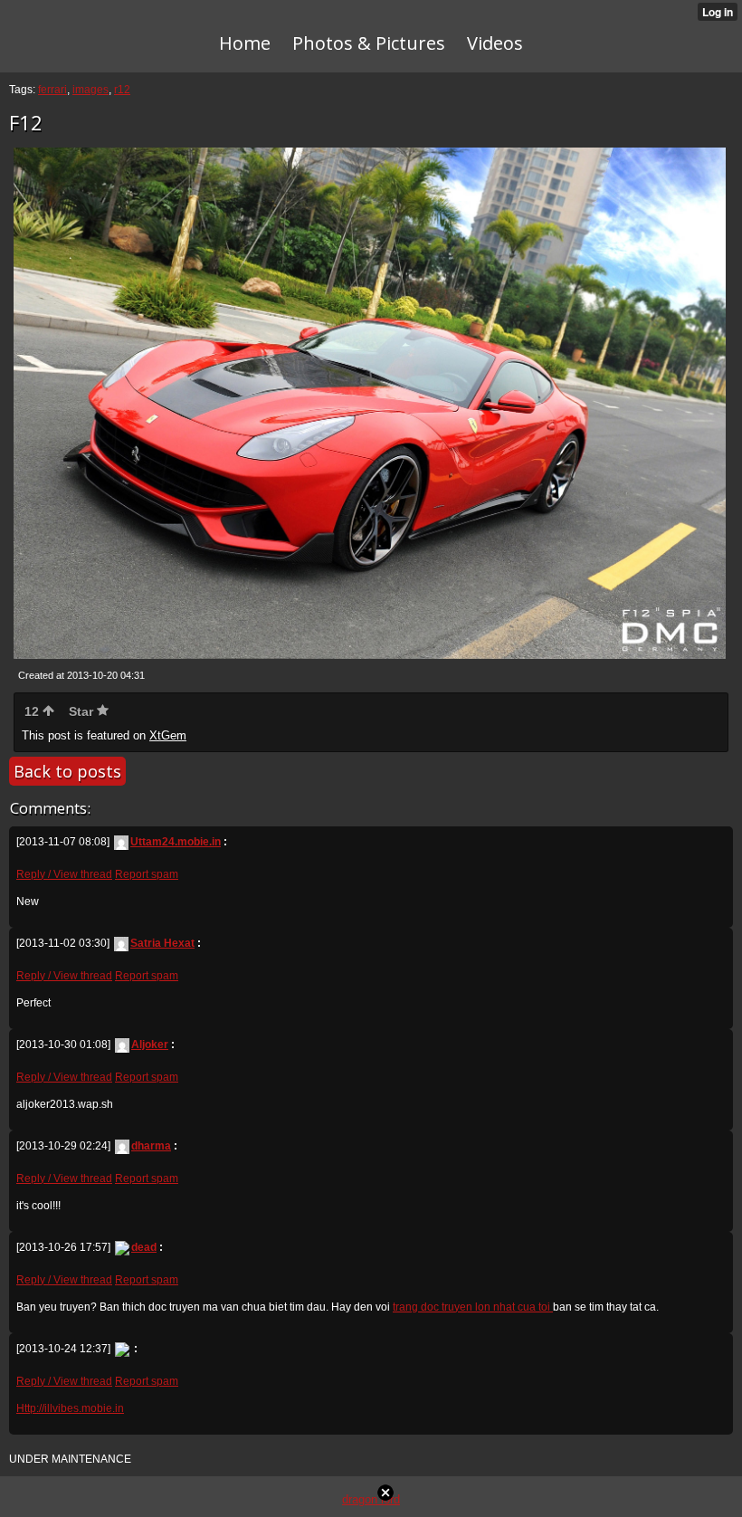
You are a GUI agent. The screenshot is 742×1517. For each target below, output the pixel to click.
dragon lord (371, 1499)
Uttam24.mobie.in (175, 841)
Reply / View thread (64, 874)
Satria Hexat (162, 943)
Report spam (146, 874)
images (90, 89)
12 (33, 711)
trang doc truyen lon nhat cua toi (473, 1307)
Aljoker (149, 1044)
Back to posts (67, 771)
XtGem (167, 735)
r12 (122, 89)
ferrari (52, 89)
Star (83, 711)
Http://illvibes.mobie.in (70, 1408)
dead (144, 1247)
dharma (151, 1146)
